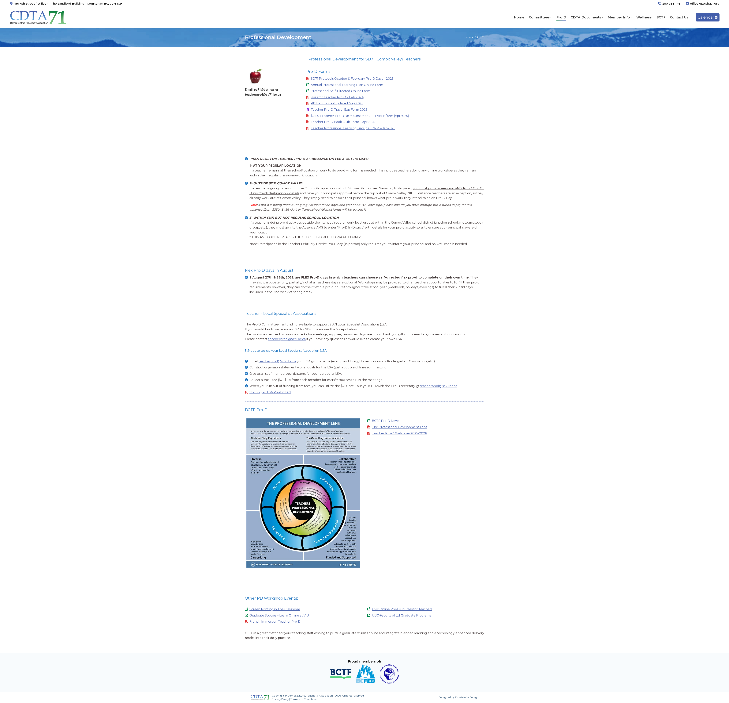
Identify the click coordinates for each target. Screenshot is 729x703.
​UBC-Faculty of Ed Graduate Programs (401, 615)
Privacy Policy (280, 699)
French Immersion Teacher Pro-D (275, 621)
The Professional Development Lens (399, 427)
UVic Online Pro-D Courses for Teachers (402, 609)
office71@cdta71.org (705, 3)
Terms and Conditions (303, 699)
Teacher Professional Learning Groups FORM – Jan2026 (353, 128)
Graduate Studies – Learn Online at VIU (279, 615)
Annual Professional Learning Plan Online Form (347, 85)
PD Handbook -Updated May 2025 (337, 103)
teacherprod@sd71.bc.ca (263, 94)
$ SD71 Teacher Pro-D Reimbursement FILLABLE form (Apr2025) (360, 116)
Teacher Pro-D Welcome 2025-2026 (399, 433)
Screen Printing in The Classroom (274, 609)
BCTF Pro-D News (385, 421)
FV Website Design (466, 697)
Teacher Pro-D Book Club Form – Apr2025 (343, 122)
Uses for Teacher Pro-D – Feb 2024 (337, 97)
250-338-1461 (672, 3)
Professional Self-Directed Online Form (341, 91)
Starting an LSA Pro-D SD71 (270, 392)
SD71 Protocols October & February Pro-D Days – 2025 (352, 78)
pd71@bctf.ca (264, 89)
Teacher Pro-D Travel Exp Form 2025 (339, 109)
